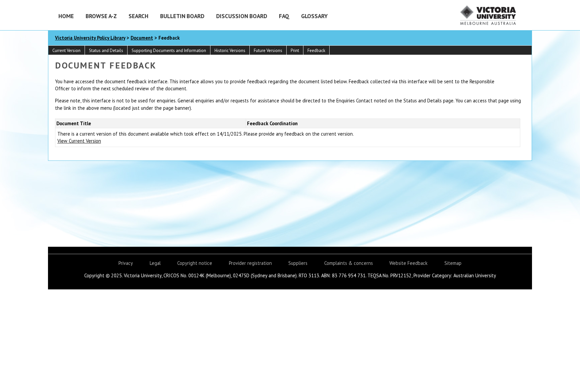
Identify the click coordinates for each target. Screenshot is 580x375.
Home (66, 16)
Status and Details (106, 50)
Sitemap (453, 263)
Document (142, 38)
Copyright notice (194, 263)
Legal (155, 263)
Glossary (314, 16)
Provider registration (250, 263)
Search (138, 16)
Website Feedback (408, 263)
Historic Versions (229, 50)
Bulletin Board (182, 16)
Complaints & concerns (348, 263)
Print (295, 50)
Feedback (316, 50)
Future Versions (268, 50)
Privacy (125, 263)
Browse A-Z (101, 16)
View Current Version (79, 141)
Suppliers (297, 263)
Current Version (66, 50)
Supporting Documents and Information (169, 50)
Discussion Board (241, 16)
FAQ (284, 16)
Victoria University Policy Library (90, 38)
